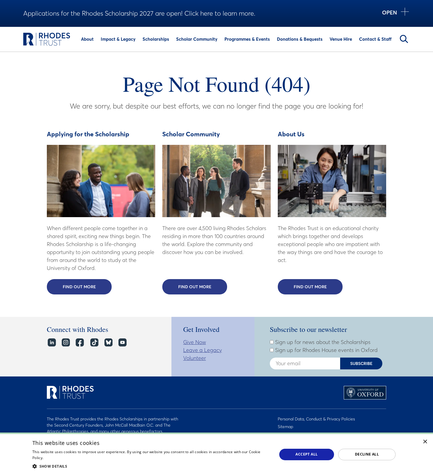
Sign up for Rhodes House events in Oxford (326, 350)
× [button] (425, 441)
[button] (151, 466)
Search (404, 39)
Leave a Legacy (202, 350)
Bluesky (108, 342)
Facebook (79, 342)
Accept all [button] (306, 454)
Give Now (194, 342)
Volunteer (194, 358)
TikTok (93, 342)
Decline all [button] (367, 454)
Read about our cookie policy (69, 457)
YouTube (122, 342)
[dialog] (216, 454)
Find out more (87, 286)
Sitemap (285, 426)
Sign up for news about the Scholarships (322, 342)
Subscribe (361, 363)
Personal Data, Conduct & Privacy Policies (316, 419)
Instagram (65, 342)
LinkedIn (51, 342)
